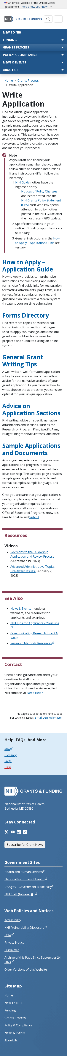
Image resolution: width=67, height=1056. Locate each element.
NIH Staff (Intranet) (19, 894)
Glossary (10, 755)
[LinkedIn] (19, 832)
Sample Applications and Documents (31, 449)
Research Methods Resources (31, 643)
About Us (10, 70)
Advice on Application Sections (31, 409)
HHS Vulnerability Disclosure (24, 927)
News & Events (14, 62)
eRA (7, 749)
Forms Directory (25, 315)
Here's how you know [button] (34, 6)
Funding (10, 40)
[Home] (23, 19)
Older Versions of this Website (25, 969)
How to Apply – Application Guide (27, 265)
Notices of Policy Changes (39, 191)
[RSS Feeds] (25, 832)
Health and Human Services (23, 872)
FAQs (8, 761)
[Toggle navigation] (48, 19)
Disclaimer (11, 950)
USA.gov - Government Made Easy (28, 887)
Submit (34, 517)
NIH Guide (22, 182)
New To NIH (13, 1003)
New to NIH (12, 32)
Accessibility (12, 920)
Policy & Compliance (20, 55)
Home (8, 80)
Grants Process (16, 47)
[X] (6, 832)
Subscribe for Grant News (25, 845)
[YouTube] (13, 832)
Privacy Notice (14, 942)
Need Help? (35, 693)
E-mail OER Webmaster (48, 717)
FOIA (7, 935)
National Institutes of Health (24, 879)
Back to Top (50, 1049)
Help (7, 767)
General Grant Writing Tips (22, 360)
